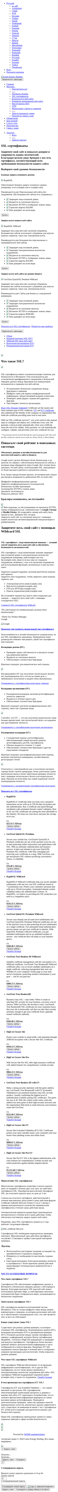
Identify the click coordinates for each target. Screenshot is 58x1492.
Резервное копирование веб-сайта (27, 101)
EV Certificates (47, 410)
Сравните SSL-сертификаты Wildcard (18, 605)
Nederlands (17, 23)
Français (15, 33)
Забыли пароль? (19, 140)
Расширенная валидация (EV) (20, 346)
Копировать (49, 1486)
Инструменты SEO (20, 104)
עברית (14, 38)
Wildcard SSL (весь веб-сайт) (19, 341)
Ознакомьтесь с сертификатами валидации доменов (25, 683)
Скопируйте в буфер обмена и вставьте (32, 1489)
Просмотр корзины (15, 72)
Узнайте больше (13, 829)
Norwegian (16, 48)
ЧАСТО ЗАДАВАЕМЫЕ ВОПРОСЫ (19, 1274)
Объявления (12, 118)
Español (15, 60)
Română (15, 55)
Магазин (11, 86)
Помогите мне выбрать (42, 326)
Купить (5, 215)
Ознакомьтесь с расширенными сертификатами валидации (28, 786)
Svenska (15, 62)
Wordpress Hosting (20, 94)
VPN (14, 106)
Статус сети (11, 123)
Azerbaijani (17, 8)
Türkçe (15, 65)
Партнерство (12, 125)
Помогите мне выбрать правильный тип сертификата (27, 629)
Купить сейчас (13, 826)
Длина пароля (7, 1476)
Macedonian (17, 45)
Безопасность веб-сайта (22, 99)
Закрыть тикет (8, 1460)
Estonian (15, 28)
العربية (15, 6)
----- (13, 91)
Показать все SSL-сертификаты (15, 326)
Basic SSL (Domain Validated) (14, 408)
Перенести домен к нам (23, 116)
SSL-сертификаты (20, 96)
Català (14, 11)
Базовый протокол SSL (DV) (19, 338)
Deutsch (15, 35)
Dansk (14, 21)
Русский (10, 3)
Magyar (15, 40)
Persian (15, 31)
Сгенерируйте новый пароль (13, 1486)
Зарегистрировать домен (23, 113)
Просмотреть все (19, 89)
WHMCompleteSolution (34, 1434)
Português (16, 50)
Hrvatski (15, 16)
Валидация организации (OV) (20, 343)
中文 (14, 13)
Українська (17, 67)
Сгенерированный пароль (13, 1481)
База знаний (12, 121)
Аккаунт (10, 133)
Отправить (20, 1460)
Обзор (9, 336)
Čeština (15, 18)
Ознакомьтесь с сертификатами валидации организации (27, 727)
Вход (8, 70)
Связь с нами (12, 128)
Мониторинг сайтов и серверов (26, 108)
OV (35, 410)
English (15, 26)
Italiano (15, 43)
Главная (10, 84)
